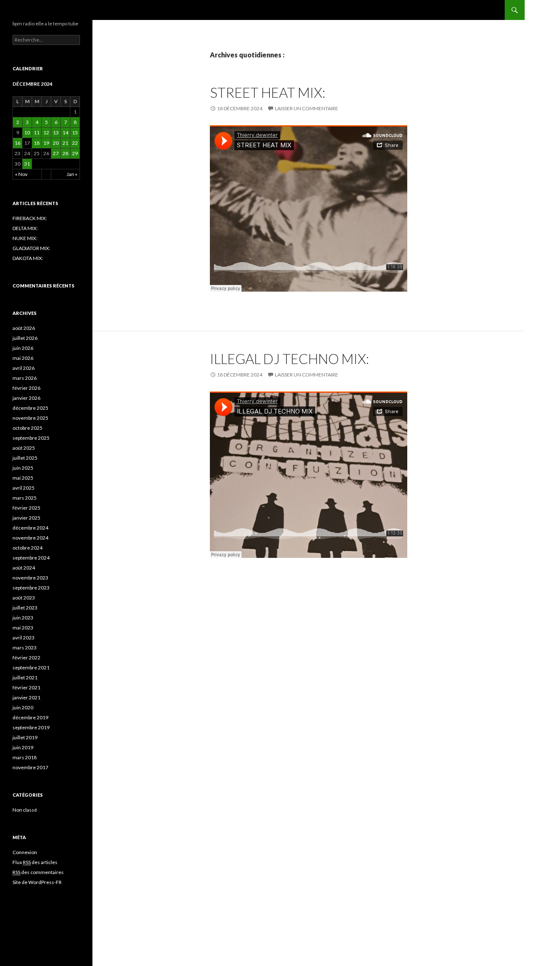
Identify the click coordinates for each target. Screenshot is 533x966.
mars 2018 (24, 757)
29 (75, 153)
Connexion (24, 852)
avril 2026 (23, 368)
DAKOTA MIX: (27, 258)
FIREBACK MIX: (29, 218)
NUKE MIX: (24, 238)
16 (17, 143)
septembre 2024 (31, 558)
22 (75, 143)
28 (65, 153)
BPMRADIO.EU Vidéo (49, 10)
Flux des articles (34, 862)
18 (37, 143)
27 (56, 153)
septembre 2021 (31, 667)
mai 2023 (22, 627)
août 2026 (23, 328)
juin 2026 (22, 348)
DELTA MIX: (25, 228)
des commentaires (38, 872)
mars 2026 (24, 378)
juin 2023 (22, 617)
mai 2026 (22, 358)
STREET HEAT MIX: (267, 92)
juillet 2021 (24, 677)
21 (65, 143)
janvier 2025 (26, 518)
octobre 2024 (27, 548)
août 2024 (23, 568)
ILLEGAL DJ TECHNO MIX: (289, 358)
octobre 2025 (27, 428)
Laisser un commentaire (306, 108)
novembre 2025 (30, 418)
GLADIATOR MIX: (31, 248)
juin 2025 (22, 468)
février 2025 (26, 508)
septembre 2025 (31, 438)
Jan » (72, 174)
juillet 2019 (24, 737)
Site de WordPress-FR (37, 882)
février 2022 (26, 657)
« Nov (21, 174)
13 (56, 132)
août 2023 (23, 597)
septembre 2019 (31, 727)
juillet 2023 (24, 607)
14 (65, 132)
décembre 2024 (30, 528)
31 (27, 164)
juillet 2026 (24, 338)
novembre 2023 (30, 578)
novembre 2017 (30, 767)
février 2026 (26, 388)
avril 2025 (23, 488)
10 (27, 132)
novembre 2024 (30, 538)
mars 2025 (24, 498)
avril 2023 (23, 637)
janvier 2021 (26, 697)
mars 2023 (24, 647)
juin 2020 (22, 707)
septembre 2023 (31, 588)
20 (56, 143)
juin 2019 (22, 747)
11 (37, 132)
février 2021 (26, 687)
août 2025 (23, 448)
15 (75, 132)
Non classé (24, 810)
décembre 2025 (30, 408)
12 (46, 132)
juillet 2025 (24, 458)
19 (46, 143)
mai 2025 (22, 478)
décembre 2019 (30, 717)
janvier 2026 (26, 398)
